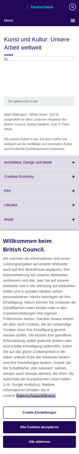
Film (16, 193)
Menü (8, 20)
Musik (17, 221)
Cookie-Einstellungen (39, 412)
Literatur (19, 207)
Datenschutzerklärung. (36, 396)
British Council (14, 7)
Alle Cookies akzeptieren (39, 427)
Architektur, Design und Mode (37, 164)
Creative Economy (28, 179)
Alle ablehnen (39, 441)
